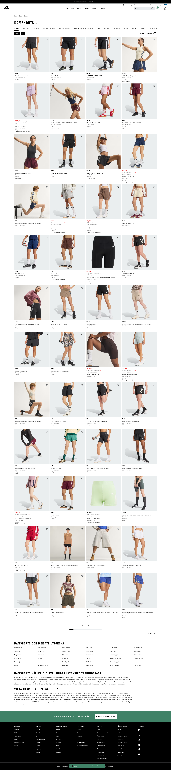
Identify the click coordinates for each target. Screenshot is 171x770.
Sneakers (86, 8)
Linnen (16, 665)
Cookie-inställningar (62, 766)
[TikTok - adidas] (147, 749)
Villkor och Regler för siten (98, 766)
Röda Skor (89, 662)
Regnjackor (65, 665)
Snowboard (41, 655)
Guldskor (65, 658)
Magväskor (17, 655)
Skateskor (113, 651)
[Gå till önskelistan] (161, 8)
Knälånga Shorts (43, 665)
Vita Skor (89, 647)
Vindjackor (41, 662)
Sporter (94, 8)
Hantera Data (72, 766)
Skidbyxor (89, 658)
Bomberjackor (18, 662)
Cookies (79, 766)
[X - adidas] (147, 740)
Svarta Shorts (138, 658)
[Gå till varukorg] (165, 8)
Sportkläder (90, 651)
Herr (67, 8)
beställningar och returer (133, 5)
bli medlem (149, 5)
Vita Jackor (137, 651)
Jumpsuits (17, 651)
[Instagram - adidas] (147, 735)
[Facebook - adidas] (147, 730)
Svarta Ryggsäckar (116, 662)
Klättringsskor (114, 665)
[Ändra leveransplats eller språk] (165, 5)
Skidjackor (89, 655)
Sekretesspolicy (86, 766)
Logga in (161, 5)
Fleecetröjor (138, 647)
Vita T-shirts (66, 647)
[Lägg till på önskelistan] (46, 40)
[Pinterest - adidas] (147, 745)
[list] (85, 28)
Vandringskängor (115, 658)
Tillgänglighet (111, 766)
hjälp (124, 5)
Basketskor (137, 655)
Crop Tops (17, 658)
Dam (72, 8)
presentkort (143, 5)
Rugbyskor (113, 647)
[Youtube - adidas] (147, 754)
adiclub (155, 5)
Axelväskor (89, 665)
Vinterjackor (18, 647)
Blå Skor (65, 655)
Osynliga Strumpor (68, 662)
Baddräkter (41, 651)
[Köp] (6, 8)
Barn (79, 8)
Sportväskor (42, 647)
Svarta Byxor (66, 651)
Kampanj (102, 8)
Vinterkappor (114, 655)
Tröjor (40, 658)
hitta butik (118, 5)
